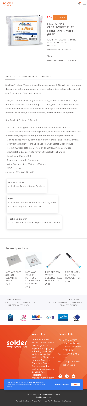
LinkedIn (72, 61)
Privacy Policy (37, 401)
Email (49, 61)
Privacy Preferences (62, 384)
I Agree (75, 384)
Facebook (58, 61)
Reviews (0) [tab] (46, 76)
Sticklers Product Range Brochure (28, 186)
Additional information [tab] (28, 76)
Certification (66, 401)
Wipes (69, 49)
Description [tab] (10, 76)
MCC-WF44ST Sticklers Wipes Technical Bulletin (35, 222)
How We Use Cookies (52, 401)
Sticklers (64, 49)
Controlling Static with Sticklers (26, 206)
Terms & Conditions (23, 401)
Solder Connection (41, 342)
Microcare (58, 49)
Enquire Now (60, 17)
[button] (40, 15)
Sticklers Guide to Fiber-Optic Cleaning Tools (33, 202)
